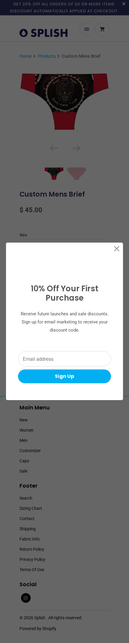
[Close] (117, 248)
